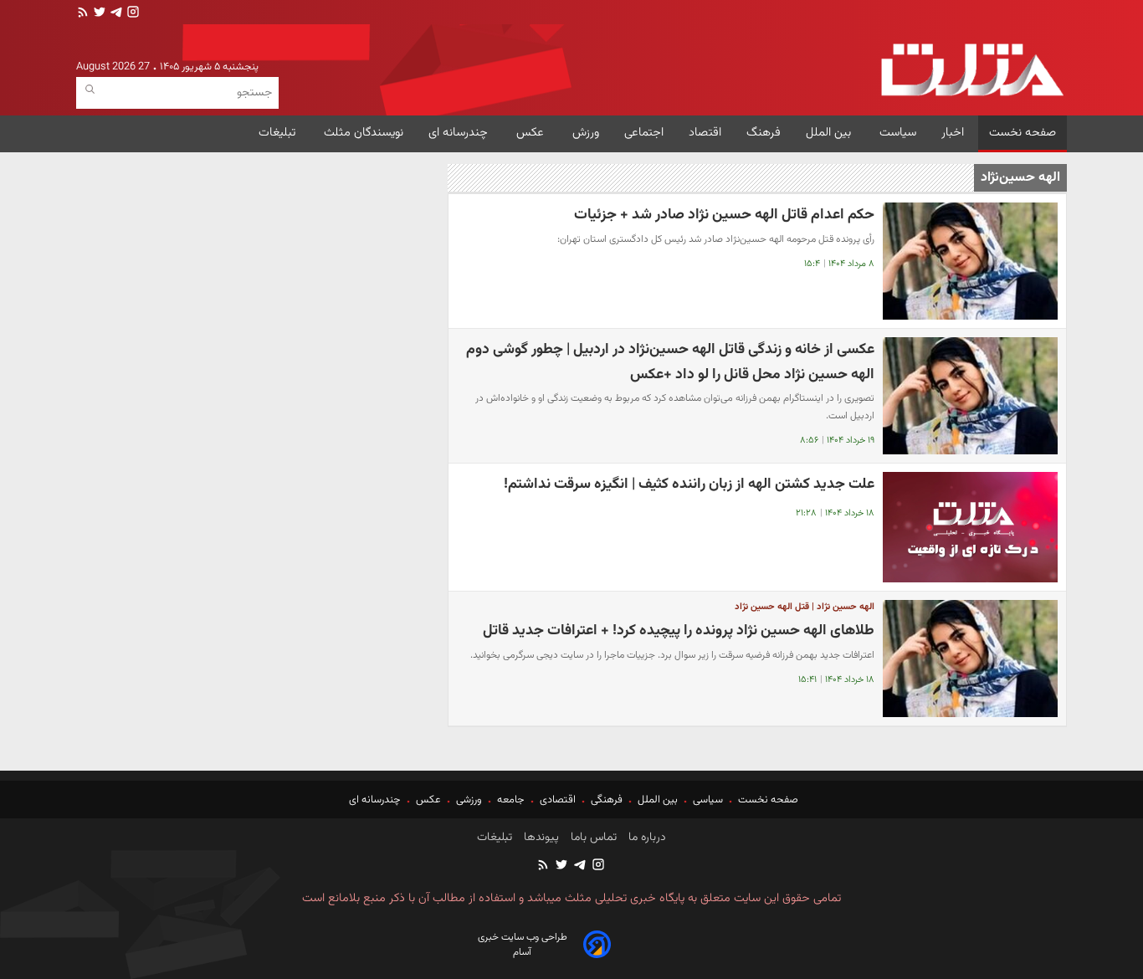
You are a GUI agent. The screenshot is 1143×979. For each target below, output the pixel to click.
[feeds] (83, 13)
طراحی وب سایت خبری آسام (522, 945)
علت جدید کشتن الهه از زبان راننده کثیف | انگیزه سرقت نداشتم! (689, 484)
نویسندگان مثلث (363, 132)
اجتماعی (644, 132)
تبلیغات (279, 132)
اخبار (952, 132)
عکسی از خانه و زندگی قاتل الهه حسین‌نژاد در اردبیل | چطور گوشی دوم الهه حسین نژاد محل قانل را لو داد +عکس (670, 362)
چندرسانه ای (459, 132)
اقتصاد (705, 132)
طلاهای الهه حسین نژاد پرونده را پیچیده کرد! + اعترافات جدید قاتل (678, 630)
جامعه (511, 800)
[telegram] (114, 13)
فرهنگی (606, 800)
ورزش (585, 132)
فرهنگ (763, 132)
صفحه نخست (1022, 132)
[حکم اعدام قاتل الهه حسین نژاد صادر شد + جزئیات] (970, 261)
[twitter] (98, 13)
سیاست (897, 132)
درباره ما (645, 837)
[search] (90, 90)
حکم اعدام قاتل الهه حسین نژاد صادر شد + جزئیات (724, 214)
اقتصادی (557, 800)
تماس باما (592, 837)
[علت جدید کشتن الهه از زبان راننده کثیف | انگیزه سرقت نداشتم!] (970, 527)
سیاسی (707, 800)
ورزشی (469, 800)
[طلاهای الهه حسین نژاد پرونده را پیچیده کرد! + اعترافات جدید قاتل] (970, 658)
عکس (531, 132)
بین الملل (830, 132)
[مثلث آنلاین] (972, 70)
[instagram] (131, 13)
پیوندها (539, 837)
